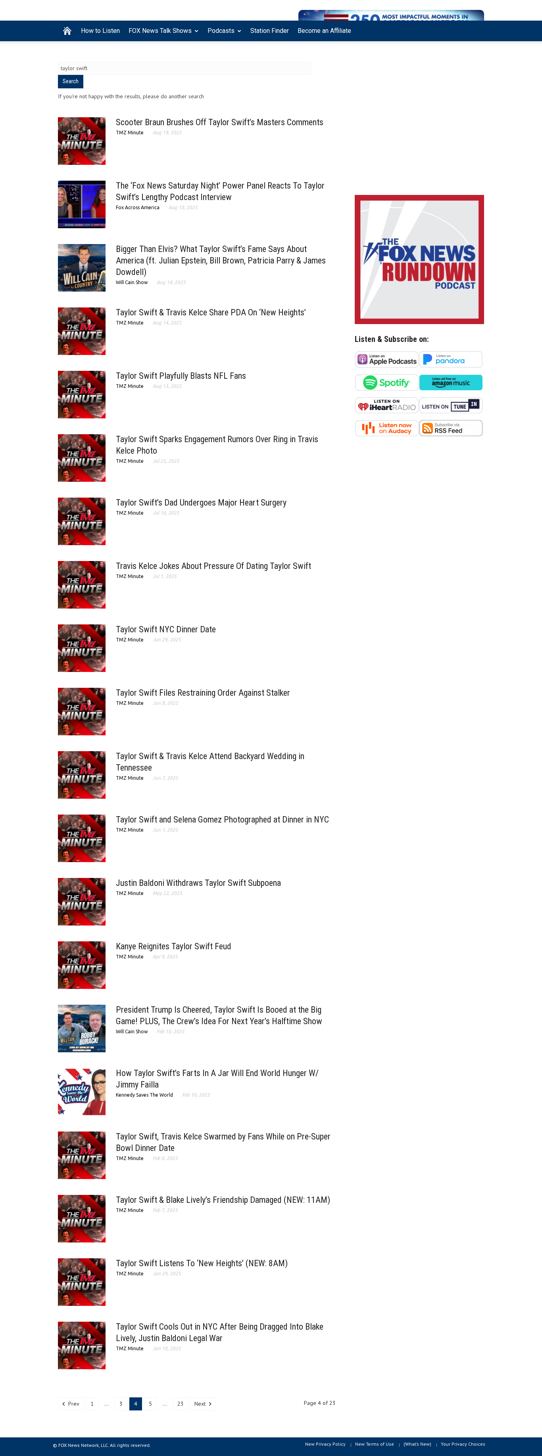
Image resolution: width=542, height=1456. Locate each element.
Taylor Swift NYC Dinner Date (166, 629)
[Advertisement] (419, 120)
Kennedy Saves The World (144, 1094)
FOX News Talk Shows (158, 34)
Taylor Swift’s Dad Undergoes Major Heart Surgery (201, 503)
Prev (73, 1403)
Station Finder (269, 30)
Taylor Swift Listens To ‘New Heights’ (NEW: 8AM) (202, 1263)
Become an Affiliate (324, 30)
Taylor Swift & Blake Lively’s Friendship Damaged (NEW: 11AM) (223, 1200)
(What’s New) (417, 1444)
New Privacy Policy (325, 1444)
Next (200, 1403)
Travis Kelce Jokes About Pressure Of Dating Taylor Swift (213, 566)
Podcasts (218, 34)
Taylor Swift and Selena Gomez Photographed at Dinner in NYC (222, 819)
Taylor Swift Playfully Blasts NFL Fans (181, 376)
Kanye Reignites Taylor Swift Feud (173, 946)
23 (180, 1403)
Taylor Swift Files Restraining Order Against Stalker (203, 693)
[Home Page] (67, 31)
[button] (476, 30)
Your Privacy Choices (463, 1444)
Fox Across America (138, 207)
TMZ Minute (130, 132)
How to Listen (100, 30)
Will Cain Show (132, 282)
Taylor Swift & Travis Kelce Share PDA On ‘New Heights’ (211, 312)
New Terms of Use (374, 1444)
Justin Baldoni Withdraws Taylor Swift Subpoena (198, 883)
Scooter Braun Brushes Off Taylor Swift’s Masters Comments (219, 122)
